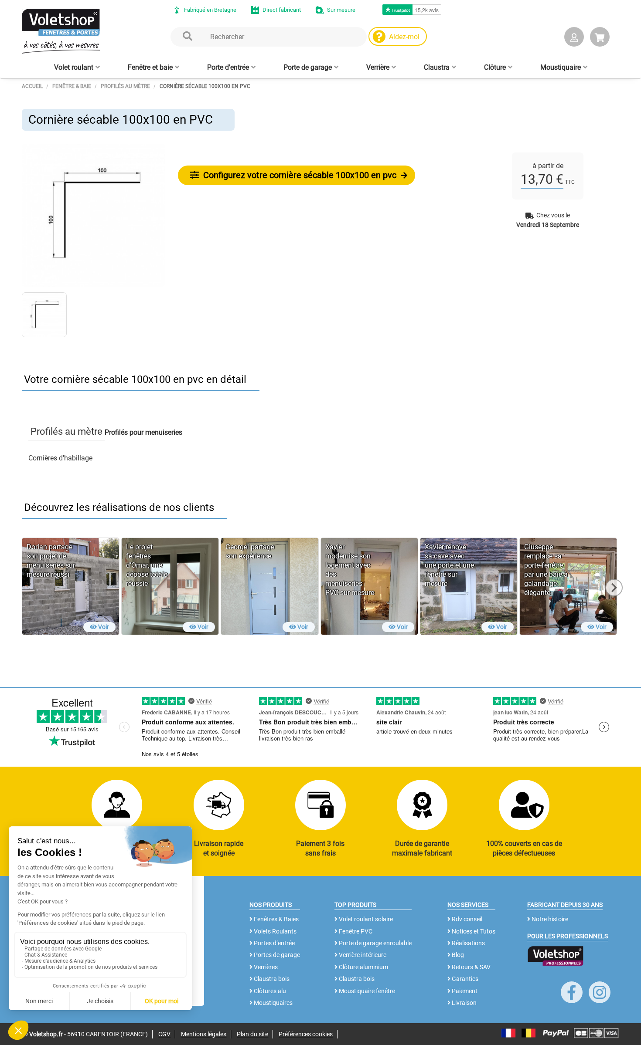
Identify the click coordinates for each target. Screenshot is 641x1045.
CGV (164, 1034)
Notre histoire (549, 919)
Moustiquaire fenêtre (366, 991)
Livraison (463, 1002)
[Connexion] (574, 38)
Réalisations (467, 943)
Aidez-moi (404, 37)
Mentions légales (203, 1034)
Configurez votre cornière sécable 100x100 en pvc (298, 175)
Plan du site (252, 1034)
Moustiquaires (272, 1002)
